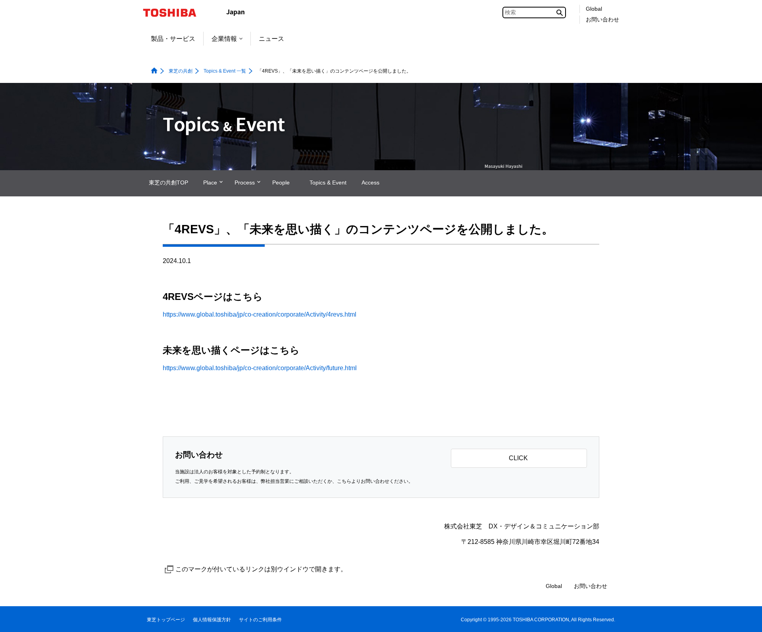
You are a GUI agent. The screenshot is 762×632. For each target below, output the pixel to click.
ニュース (271, 38)
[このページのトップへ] (744, 618)
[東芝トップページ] (175, 12)
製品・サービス (173, 38)
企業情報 (224, 38)
